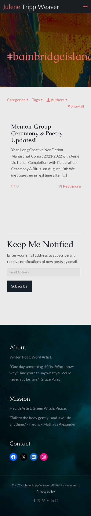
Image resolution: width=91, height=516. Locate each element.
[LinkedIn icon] (52, 500)
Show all (77, 106)
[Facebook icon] (34, 500)
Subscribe (19, 286)
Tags (36, 99)
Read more (72, 186)
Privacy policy (45, 491)
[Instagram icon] (56, 500)
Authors (57, 99)
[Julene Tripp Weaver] (31, 6)
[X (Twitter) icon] (38, 500)
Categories (16, 99)
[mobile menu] (85, 6)
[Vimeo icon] (43, 500)
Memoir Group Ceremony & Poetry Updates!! (36, 133)
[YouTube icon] (47, 500)
